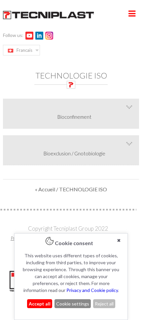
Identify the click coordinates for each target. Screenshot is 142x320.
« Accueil (45, 189)
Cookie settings (72, 303)
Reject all (104, 303)
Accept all (40, 303)
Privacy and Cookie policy (92, 290)
